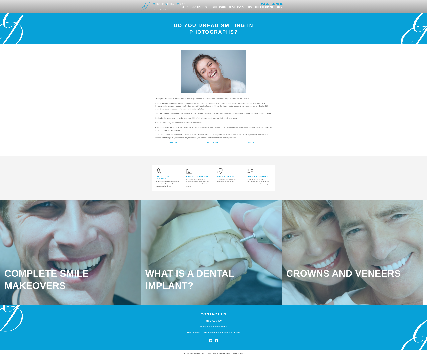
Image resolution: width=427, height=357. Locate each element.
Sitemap (227, 354)
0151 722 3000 (278, 4)
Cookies (208, 354)
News (250, 7)
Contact (281, 7)
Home (143, 1)
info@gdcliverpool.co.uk (213, 326)
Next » (251, 142)
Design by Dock (237, 354)
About (185, 7)
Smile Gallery (219, 7)
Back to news (213, 142)
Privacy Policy (218, 354)
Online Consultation (264, 7)
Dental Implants (237, 7)
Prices (208, 7)
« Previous (173, 142)
